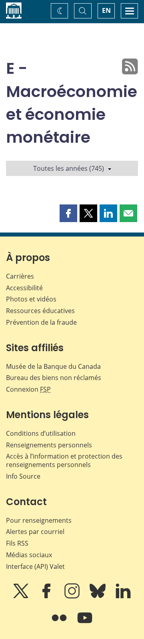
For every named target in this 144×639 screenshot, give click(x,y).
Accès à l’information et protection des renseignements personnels (64, 460)
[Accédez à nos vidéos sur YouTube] (85, 623)
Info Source (23, 476)
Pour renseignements (39, 520)
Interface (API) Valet (35, 566)
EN (106, 10)
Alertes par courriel (35, 531)
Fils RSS (17, 543)
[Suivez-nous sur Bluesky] (98, 596)
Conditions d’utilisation (41, 433)
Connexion (28, 389)
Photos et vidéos (31, 299)
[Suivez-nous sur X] (21, 596)
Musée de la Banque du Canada (53, 366)
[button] (68, 213)
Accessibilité (24, 287)
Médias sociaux (29, 554)
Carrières (20, 276)
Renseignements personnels (49, 445)
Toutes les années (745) (68, 168)
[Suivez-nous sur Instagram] (73, 596)
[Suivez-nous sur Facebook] (47, 596)
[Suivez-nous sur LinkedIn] (123, 596)
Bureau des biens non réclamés (53, 377)
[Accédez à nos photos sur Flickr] (60, 623)
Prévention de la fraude (41, 322)
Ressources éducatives (40, 310)
